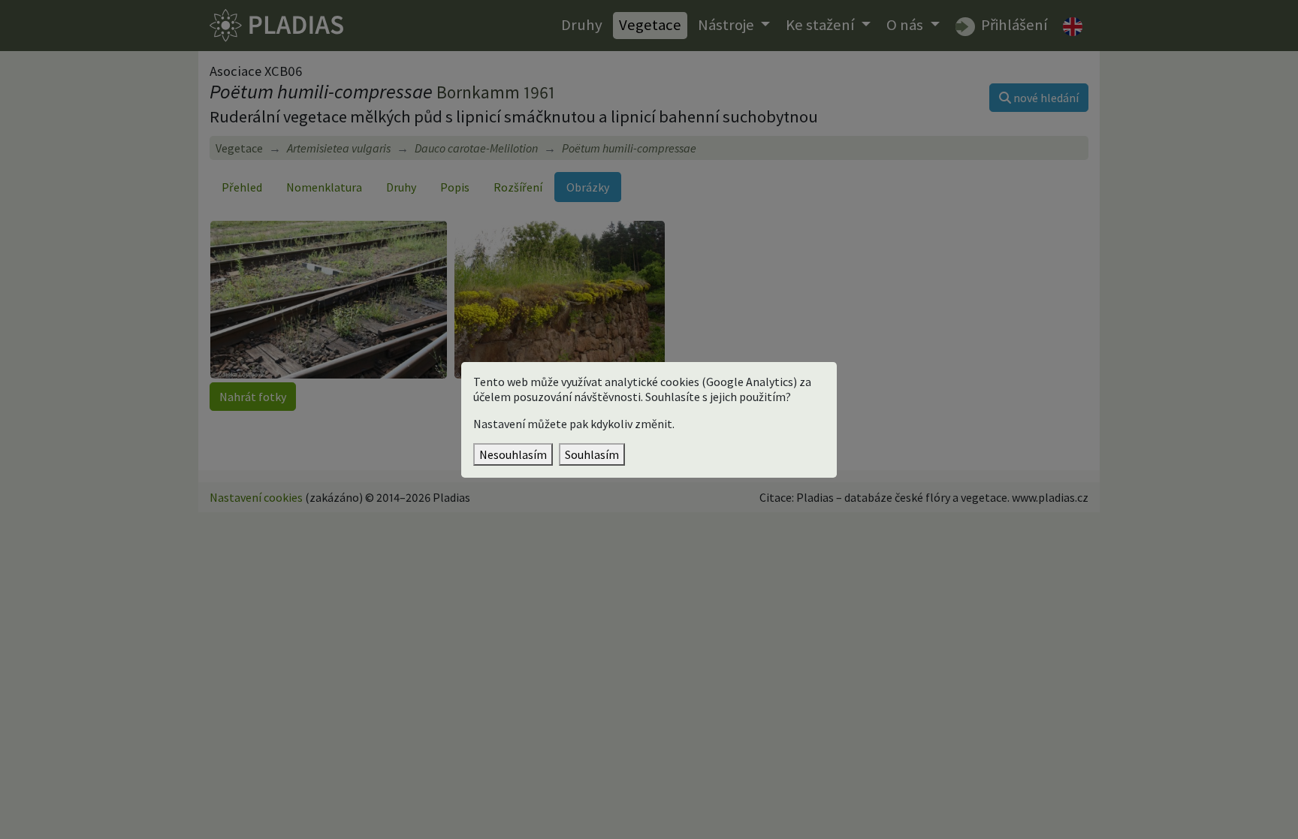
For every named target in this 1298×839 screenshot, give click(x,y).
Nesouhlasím (513, 454)
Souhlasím (592, 454)
